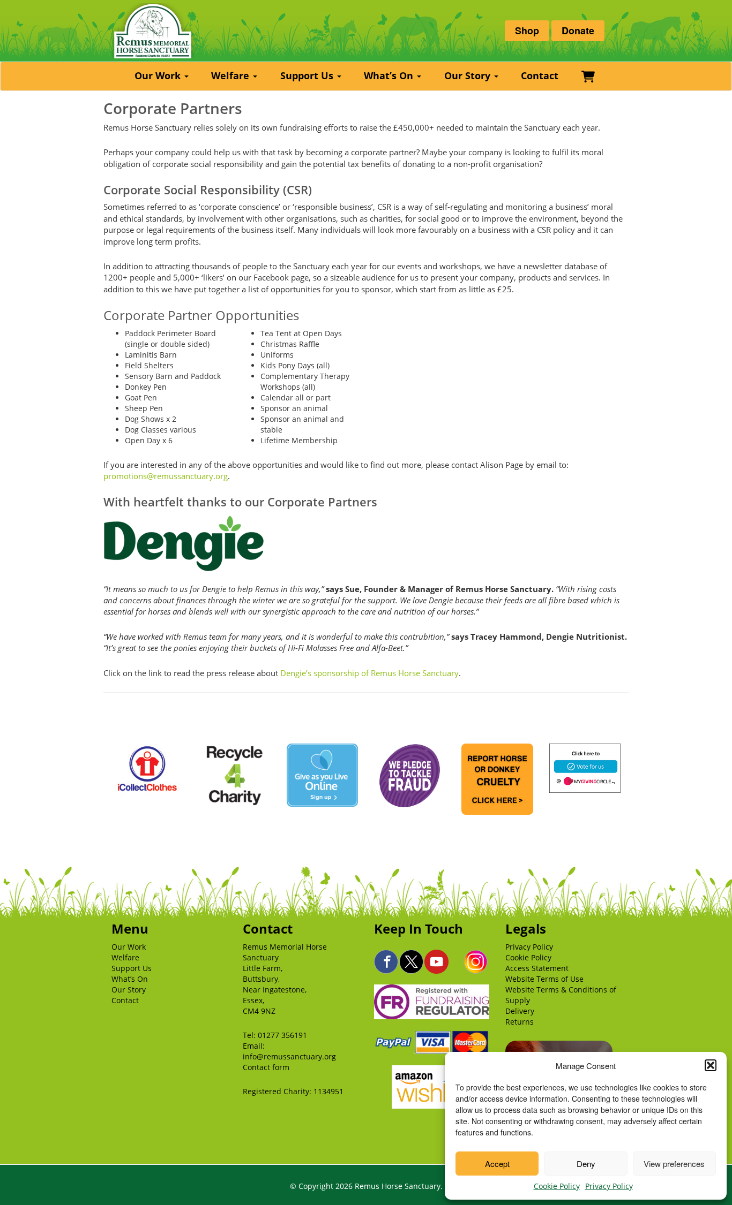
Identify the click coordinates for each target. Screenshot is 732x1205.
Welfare (231, 75)
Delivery (519, 1011)
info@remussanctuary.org (289, 1056)
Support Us (308, 75)
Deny (586, 1163)
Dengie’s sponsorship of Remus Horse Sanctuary (369, 673)
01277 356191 (282, 1035)
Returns (519, 1022)
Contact (539, 75)
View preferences (674, 1163)
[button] (710, 1065)
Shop (527, 30)
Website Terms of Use (544, 979)
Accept (497, 1163)
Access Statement (537, 968)
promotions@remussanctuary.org (165, 476)
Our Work (159, 75)
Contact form (266, 1067)
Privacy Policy (609, 1186)
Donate (578, 30)
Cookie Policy (557, 1186)
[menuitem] (163, 76)
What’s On (390, 75)
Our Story (468, 75)
